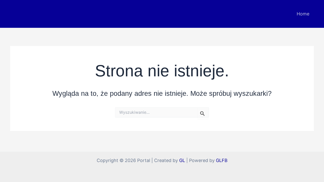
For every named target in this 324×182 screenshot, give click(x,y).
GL (182, 160)
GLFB (222, 160)
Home (303, 13)
